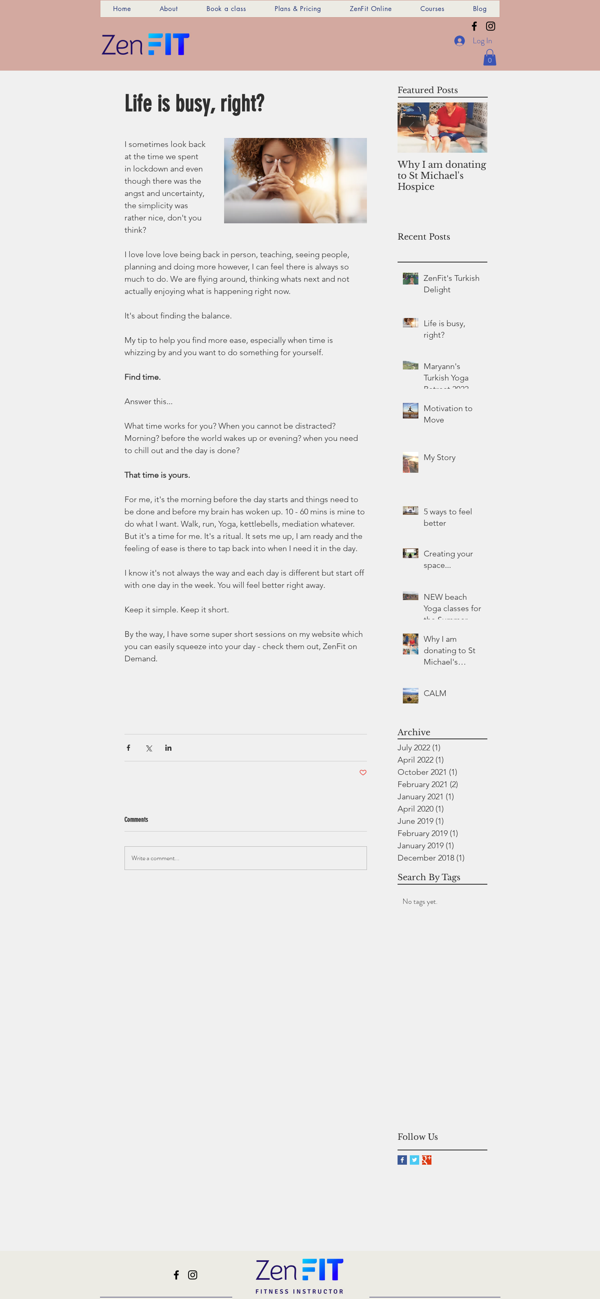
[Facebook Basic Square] (402, 1160)
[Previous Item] (410, 127)
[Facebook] (474, 26)
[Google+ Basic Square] (426, 1160)
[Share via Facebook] (128, 748)
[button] (490, 57)
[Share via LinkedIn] (168, 748)
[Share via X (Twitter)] (148, 748)
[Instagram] (490, 26)
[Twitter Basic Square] (414, 1160)
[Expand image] (295, 181)
